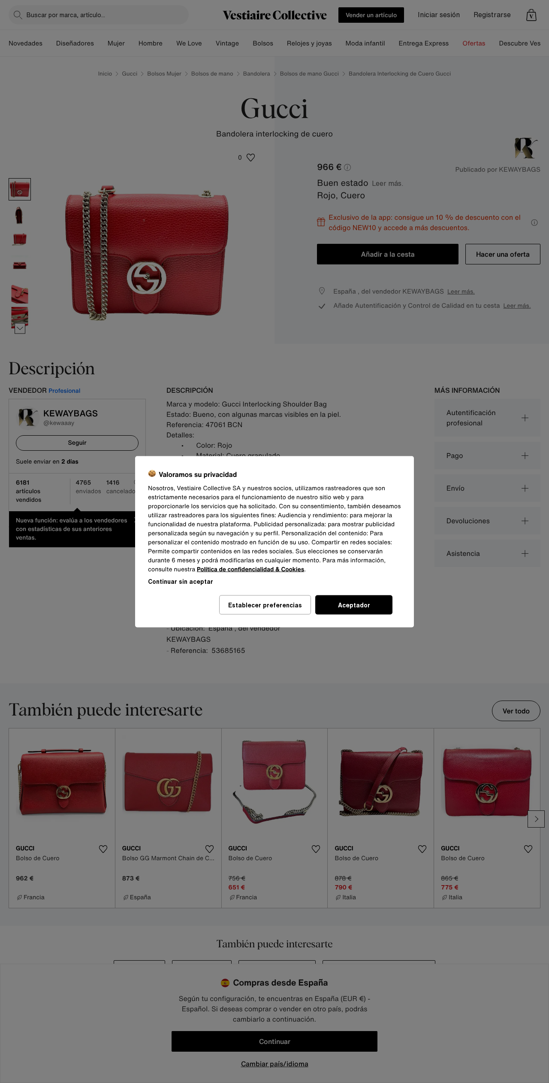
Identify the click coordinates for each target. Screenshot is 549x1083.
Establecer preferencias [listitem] (265, 604)
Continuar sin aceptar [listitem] (180, 580)
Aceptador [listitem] (354, 604)
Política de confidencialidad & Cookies (250, 568)
